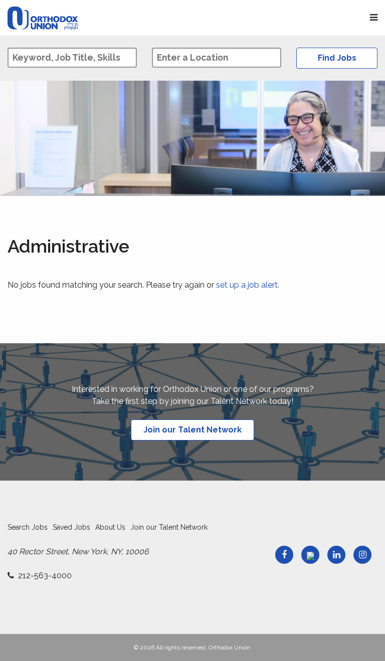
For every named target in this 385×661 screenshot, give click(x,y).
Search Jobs (28, 527)
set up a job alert (247, 285)
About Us (110, 527)
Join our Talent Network (192, 429)
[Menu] (373, 18)
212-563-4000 (45, 575)
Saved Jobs (71, 527)
